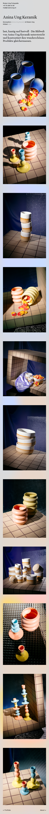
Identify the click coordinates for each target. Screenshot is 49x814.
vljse (9, 24)
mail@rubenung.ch (9, 8)
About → (43, 810)
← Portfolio (7, 810)
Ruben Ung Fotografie (11, 3)
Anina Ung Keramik (18, 22)
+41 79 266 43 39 (8, 5)
